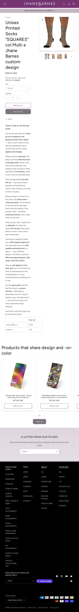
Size (6, 84)
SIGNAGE (62, 506)
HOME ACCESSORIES (11, 517)
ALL (42, 472)
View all (39, 421)
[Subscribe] (56, 451)
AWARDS (44, 491)
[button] (4, 4)
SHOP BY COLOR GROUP (11, 554)
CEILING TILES (64, 486)
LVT (60, 482)
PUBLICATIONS (47, 503)
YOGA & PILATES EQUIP (11, 539)
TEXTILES (62, 491)
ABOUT (25, 477)
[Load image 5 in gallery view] (65, 56)
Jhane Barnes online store (18, 607)
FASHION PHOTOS (44, 497)
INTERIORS (27, 482)
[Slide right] (71, 56)
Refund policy (32, 607)
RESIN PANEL (64, 501)
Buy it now (18, 112)
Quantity (8, 93)
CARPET (62, 477)
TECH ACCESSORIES (11, 509)
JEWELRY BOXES (11, 489)
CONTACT (27, 501)
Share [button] (10, 119)
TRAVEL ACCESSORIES (11, 524)
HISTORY (44, 486)
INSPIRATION (46, 482)
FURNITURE (63, 496)
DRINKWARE (10, 479)
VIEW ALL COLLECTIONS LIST (11, 563)
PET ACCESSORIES (11, 547)
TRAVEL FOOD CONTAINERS (10, 532)
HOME (25, 472)
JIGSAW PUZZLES (8, 495)
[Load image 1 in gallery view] (47, 56)
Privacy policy (54, 607)
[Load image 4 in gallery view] (59, 56)
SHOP (25, 491)
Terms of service (43, 607)
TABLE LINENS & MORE (11, 502)
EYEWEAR (9, 484)
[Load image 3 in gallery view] (53, 56)
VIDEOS (44, 508)
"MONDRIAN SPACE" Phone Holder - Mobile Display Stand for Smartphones (54, 396)
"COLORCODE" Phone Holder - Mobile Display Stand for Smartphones (18, 396)
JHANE (43, 477)
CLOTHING (9, 474)
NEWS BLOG (28, 496)
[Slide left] (42, 56)
